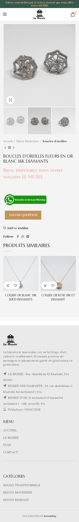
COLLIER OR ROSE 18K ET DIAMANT (58, 297)
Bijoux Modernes (27, 141)
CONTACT (10, 452)
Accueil (7, 141)
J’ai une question (23, 215)
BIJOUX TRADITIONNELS (21, 485)
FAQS (7, 445)
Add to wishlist (17, 228)
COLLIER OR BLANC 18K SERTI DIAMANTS (21, 297)
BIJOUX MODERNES (17, 492)
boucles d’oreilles (55, 141)
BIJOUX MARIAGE (16, 500)
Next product (14, 147)
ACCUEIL (10, 430)
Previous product (5, 147)
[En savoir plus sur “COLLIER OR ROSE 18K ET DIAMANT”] (45, 285)
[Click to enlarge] (10, 100)
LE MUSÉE (11, 438)
